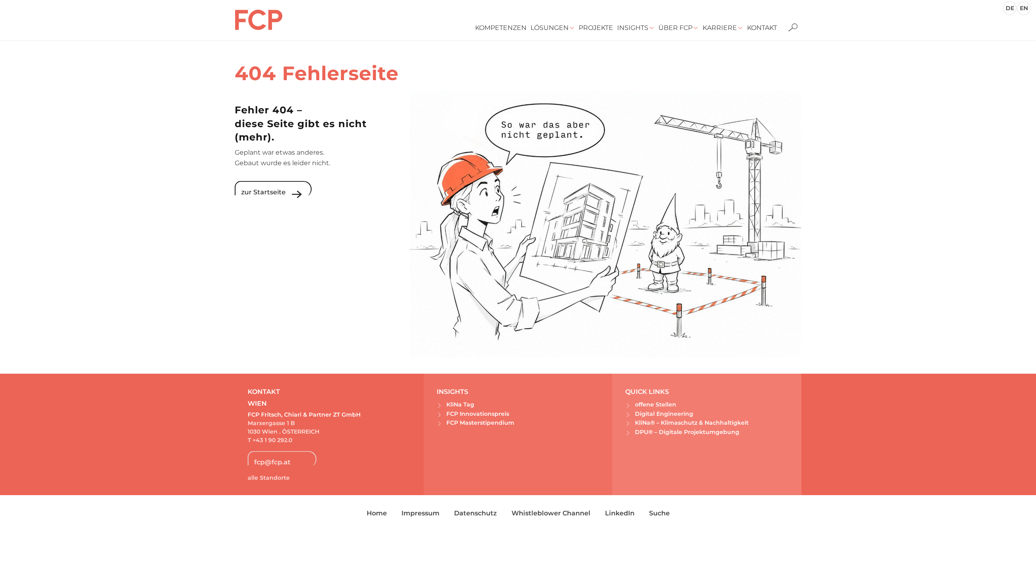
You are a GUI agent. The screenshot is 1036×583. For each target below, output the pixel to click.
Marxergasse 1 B (271, 423)
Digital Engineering (664, 413)
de (1010, 8)
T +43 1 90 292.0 (271, 440)
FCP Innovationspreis (477, 413)
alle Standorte (269, 477)
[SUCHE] (790, 22)
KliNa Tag (460, 404)
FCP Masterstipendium (480, 422)
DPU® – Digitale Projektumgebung (687, 432)
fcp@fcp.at (272, 462)
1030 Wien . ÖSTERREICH (283, 431)
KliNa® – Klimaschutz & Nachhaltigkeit (692, 422)
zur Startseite (263, 192)
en (1024, 8)
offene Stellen (655, 404)
